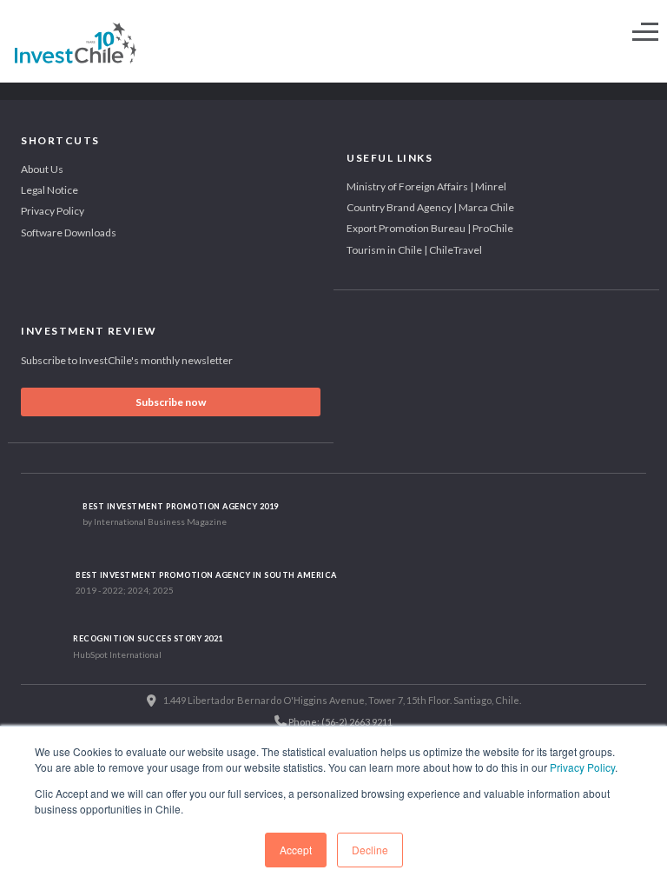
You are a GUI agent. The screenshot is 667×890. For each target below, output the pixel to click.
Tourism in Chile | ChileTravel (414, 249)
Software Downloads (68, 232)
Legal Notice (49, 189)
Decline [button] (370, 849)
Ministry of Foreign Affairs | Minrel (426, 186)
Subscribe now (170, 401)
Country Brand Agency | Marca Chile (430, 207)
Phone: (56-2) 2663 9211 (340, 721)
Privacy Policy (582, 767)
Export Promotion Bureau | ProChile (430, 228)
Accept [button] (296, 849)
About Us (42, 169)
